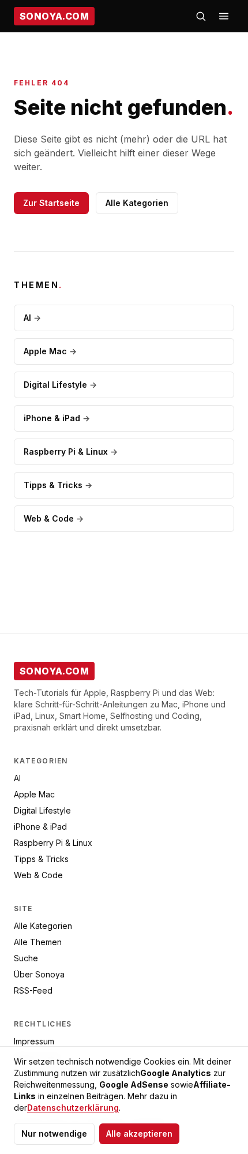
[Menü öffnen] (223, 16)
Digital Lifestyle (60, 384)
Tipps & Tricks (58, 485)
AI (32, 318)
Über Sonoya (39, 974)
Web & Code (54, 518)
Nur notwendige (54, 1133)
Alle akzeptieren (139, 1133)
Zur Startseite (51, 203)
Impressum (34, 1041)
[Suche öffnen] (200, 16)
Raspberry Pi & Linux (71, 451)
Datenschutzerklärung (73, 1107)
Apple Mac (50, 351)
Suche (26, 958)
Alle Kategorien (137, 203)
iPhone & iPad (57, 418)
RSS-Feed (33, 990)
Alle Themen (38, 942)
